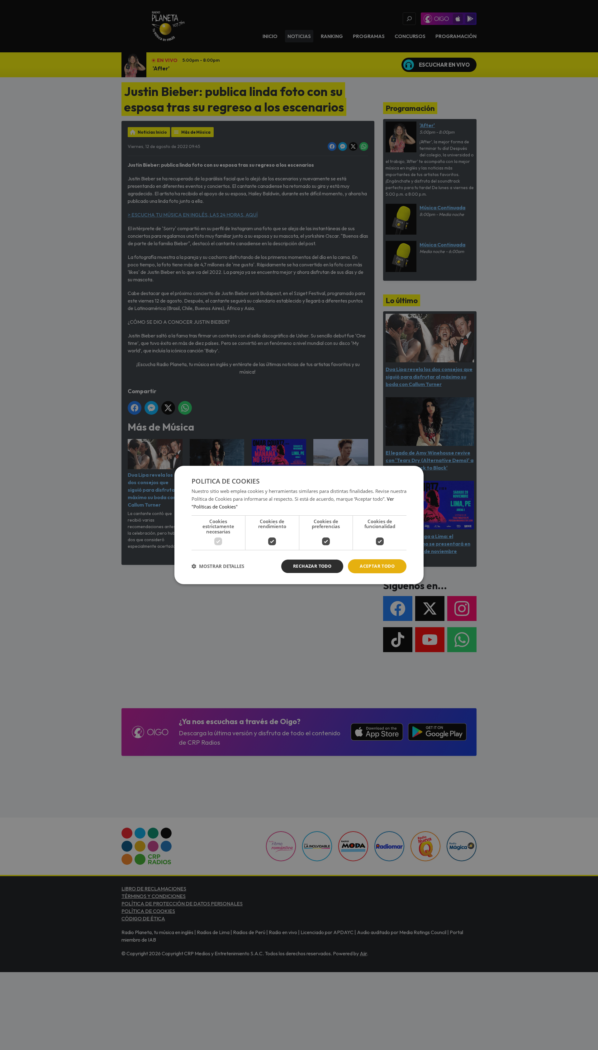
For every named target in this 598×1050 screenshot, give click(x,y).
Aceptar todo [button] (377, 566)
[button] (218, 566)
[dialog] (299, 525)
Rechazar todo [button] (312, 566)
